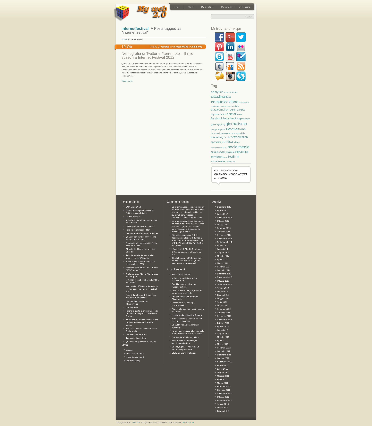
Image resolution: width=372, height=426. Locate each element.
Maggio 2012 (223, 337)
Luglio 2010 (222, 407)
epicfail (232, 114)
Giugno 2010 (223, 411)
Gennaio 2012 (223, 351)
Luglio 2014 (222, 249)
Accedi (129, 350)
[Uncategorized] (180, 46)
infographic (222, 130)
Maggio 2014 (223, 256)
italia (233, 133)
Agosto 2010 (223, 404)
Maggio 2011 (223, 376)
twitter (233, 156)
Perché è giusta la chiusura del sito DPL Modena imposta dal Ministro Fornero (142, 313)
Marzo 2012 (222, 344)
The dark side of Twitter (136, 334)
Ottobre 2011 (223, 358)
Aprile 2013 (222, 302)
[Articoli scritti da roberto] (165, 46)
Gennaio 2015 (223, 231)
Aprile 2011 (222, 379)
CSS (192, 423)
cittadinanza (221, 96)
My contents (226, 7)
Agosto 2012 (223, 326)
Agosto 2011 (223, 365)
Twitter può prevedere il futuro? (140, 226)
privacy (237, 142)
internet (227, 133)
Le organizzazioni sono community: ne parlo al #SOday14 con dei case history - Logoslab (188, 223)
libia (243, 133)
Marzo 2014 (222, 263)
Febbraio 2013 (224, 309)
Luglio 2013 (222, 291)
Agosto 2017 (223, 210)
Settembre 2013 (224, 284)
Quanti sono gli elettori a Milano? (141, 341)
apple (226, 92)
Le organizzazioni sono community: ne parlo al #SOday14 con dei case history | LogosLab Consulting (188, 209)
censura (233, 92)
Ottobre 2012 (223, 323)
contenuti (215, 106)
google (214, 129)
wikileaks (231, 161)
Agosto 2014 (223, 245)
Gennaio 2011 (223, 390)
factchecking (232, 118)
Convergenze (132, 307)
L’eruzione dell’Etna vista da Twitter (142, 233)
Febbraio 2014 (224, 267)
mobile (227, 137)
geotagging (218, 124)
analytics (217, 92)
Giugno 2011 (223, 372)
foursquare (245, 119)
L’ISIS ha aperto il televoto (184, 353)
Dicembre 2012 (224, 316)
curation (235, 106)
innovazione (217, 133)
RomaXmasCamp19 (181, 274)
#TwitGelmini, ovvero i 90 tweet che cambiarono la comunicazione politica (142, 322)
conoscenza (244, 103)
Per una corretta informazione (185, 337)
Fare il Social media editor (138, 230)
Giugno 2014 (223, 252)
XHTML (184, 423)
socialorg (230, 152)
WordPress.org (133, 360)
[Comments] (196, 46)
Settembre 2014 (224, 242)
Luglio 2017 (222, 214)
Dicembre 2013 (224, 274)
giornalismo (236, 123)
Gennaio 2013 (223, 312)
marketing (217, 137)
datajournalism (220, 109)
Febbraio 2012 (224, 348)
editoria (234, 109)
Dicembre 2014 (224, 235)
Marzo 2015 (222, 224)
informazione (236, 129)
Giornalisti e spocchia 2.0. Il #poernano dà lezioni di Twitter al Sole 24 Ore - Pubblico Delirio (187, 237)
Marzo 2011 (222, 383)
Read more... (127, 81)
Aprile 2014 (222, 259)
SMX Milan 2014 (133, 207)
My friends (205, 7)
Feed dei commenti (135, 357)
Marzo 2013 (222, 305)
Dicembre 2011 (224, 355)
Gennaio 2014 (223, 270)
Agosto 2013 (223, 288)
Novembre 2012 (224, 319)
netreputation (239, 137)
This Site (136, 423)
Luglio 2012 (222, 330)
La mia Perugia (133, 216)
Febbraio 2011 (223, 386)
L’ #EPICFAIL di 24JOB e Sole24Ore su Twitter (188, 243)
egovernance (218, 114)
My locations (244, 7)
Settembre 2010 (224, 400)
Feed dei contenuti (135, 353)
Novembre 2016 (224, 217)
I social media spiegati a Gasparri (187, 315)
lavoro (238, 133)
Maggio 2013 (223, 298)
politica (227, 141)
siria (225, 147)
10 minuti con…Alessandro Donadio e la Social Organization (186, 229)
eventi (239, 114)
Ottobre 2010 (223, 397)
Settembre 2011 (224, 362)
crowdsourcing (225, 106)
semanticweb (216, 148)
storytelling (241, 151)
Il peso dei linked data (136, 338)
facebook (217, 118)
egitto (242, 109)
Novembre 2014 (224, 238)
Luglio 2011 (222, 369)
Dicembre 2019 (224, 207)
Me (188, 7)
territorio (216, 157)
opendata (216, 141)
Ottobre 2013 (223, 281)
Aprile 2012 (222, 340)
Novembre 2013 (224, 277)
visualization (218, 161)
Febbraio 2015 (224, 228)
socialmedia (239, 147)
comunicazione (224, 102)
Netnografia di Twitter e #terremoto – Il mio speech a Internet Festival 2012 (142, 289)
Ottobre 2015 (223, 221)
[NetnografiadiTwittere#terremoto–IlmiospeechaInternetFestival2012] (162, 56)
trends (225, 157)
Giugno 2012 (223, 333)
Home (176, 7)
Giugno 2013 (223, 295)
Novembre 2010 (224, 393)
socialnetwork (218, 152)
